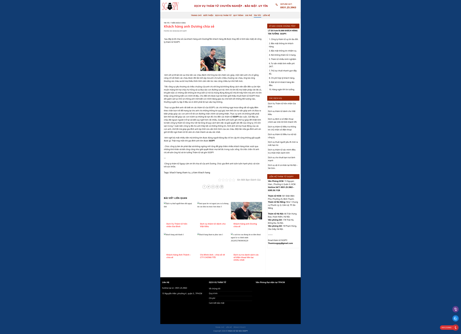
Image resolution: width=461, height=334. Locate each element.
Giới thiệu (208, 15)
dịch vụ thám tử (223, 15)
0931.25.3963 (181, 288)
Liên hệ (266, 15)
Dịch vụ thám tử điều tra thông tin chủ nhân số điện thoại (282, 128)
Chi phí (248, 15)
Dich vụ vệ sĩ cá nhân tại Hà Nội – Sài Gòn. (283, 167)
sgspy (184, 31)
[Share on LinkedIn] (222, 187)
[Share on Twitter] (209, 187)
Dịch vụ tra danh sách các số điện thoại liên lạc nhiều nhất (246, 257)
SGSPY (236, 116)
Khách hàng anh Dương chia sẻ (245, 225)
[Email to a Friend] (213, 187)
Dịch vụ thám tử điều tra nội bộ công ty (282, 136)
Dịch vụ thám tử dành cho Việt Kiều (213, 225)
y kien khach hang (201, 172)
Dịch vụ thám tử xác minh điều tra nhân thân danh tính (282, 151)
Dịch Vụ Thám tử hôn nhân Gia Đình (176, 225)
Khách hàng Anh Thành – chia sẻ (178, 256)
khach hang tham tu (180, 172)
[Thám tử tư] (176, 6)
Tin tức (257, 15)
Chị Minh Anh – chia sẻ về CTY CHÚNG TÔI (212, 256)
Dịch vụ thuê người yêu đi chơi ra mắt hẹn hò (283, 143)
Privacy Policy (240, 327)
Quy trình (238, 15)
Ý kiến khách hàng (178, 23)
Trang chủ (196, 15)
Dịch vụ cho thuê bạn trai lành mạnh (281, 159)
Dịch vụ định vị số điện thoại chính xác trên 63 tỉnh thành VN (282, 120)
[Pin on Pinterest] (217, 187)
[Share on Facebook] (204, 187)
